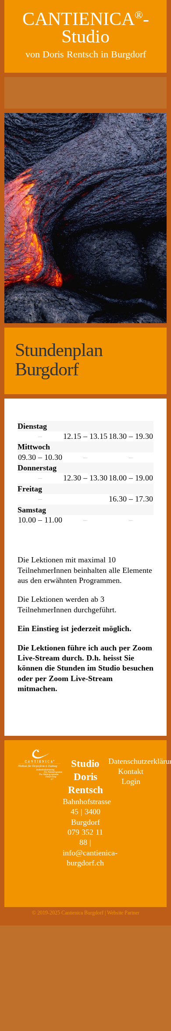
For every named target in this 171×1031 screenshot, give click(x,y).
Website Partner (123, 913)
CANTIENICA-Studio (85, 27)
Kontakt (130, 771)
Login (130, 781)
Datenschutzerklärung (130, 761)
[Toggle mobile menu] (86, 93)
